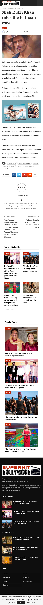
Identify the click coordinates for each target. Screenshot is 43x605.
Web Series (6, 577)
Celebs (8, 329)
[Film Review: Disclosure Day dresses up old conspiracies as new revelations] (12, 287)
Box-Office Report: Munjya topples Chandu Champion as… (26, 538)
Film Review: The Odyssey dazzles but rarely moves (26, 522)
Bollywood (5, 166)
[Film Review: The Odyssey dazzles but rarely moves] (31, 258)
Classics (5, 585)
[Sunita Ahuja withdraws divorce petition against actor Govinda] (21, 339)
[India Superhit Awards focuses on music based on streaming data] (7, 560)
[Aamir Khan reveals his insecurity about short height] (7, 550)
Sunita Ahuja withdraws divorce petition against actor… (25, 502)
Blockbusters (27, 581)
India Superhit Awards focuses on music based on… (25, 558)
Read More (31, 602)
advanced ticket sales (24, 163)
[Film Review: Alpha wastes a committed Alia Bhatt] (31, 287)
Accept (21, 603)
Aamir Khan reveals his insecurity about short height (25, 548)
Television (26, 577)
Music (25, 574)
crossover (19, 166)
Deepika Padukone (8, 169)
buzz (12, 166)
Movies (4, 28)
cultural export (28, 166)
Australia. (35, 163)
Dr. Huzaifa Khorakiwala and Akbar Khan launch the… (26, 512)
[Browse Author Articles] (21, 187)
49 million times (11, 163)
